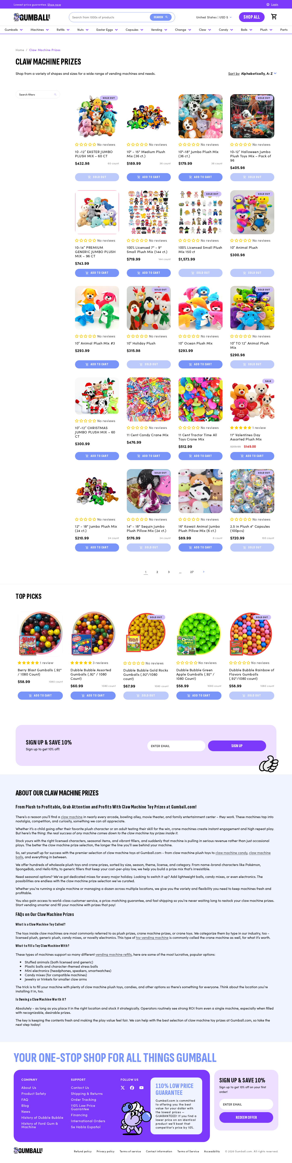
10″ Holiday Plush (141, 343)
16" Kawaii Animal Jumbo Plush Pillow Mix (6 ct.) (199, 528)
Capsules (132, 29)
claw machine (72, 816)
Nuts (80, 29)
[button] (274, 17)
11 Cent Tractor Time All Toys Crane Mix (197, 437)
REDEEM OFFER (246, 1117)
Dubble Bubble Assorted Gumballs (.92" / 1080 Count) (91, 674)
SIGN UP (237, 745)
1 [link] (146, 571)
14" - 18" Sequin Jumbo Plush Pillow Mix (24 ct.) (147, 528)
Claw (202, 29)
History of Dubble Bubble (42, 1117)
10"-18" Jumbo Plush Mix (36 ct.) (198, 153)
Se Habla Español (86, 1126)
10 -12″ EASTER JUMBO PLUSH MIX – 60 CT (94, 153)
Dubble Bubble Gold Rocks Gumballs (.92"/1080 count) (145, 674)
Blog (25, 1105)
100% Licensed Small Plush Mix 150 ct (200, 249)
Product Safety (33, 1093)
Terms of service (130, 1151)
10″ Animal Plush (244, 247)
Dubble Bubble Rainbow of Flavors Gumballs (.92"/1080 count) (251, 674)
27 (191, 572)
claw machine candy (231, 852)
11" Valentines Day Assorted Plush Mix (246, 437)
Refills (61, 29)
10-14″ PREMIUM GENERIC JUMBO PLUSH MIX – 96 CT (95, 251)
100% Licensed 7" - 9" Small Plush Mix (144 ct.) (147, 249)
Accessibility (212, 1151)
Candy (223, 29)
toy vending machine (152, 937)
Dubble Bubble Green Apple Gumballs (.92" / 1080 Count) (195, 674)
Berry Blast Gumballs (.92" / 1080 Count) (40, 672)
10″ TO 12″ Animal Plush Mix (249, 345)
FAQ (24, 1099)
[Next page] (203, 571)
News (25, 1111)
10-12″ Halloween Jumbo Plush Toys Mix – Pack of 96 (250, 155)
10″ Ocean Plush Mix (195, 343)
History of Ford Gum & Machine (39, 1125)
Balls (244, 29)
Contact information (159, 1151)
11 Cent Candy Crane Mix (148, 435)
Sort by (234, 73)
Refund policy (82, 1151)
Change (180, 29)
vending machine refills (114, 954)
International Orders (88, 1120)
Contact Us (80, 1087)
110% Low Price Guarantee (83, 1107)
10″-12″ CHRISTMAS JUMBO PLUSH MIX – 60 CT (95, 432)
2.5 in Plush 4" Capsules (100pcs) (250, 528)
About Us (28, 1087)
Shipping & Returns (87, 1093)
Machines (37, 29)
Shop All (251, 17)
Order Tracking (83, 1099)
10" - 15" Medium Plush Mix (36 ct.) (146, 153)
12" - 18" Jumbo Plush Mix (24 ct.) (96, 528)
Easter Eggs (104, 29)
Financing (79, 1114)
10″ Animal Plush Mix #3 (95, 343)
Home (20, 50)
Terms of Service (188, 1151)
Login (274, 4)
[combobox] (111, 17)
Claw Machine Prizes (44, 50)
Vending (156, 29)
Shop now (54, 4)
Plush (263, 29)
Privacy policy (105, 1151)
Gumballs (11, 29)
